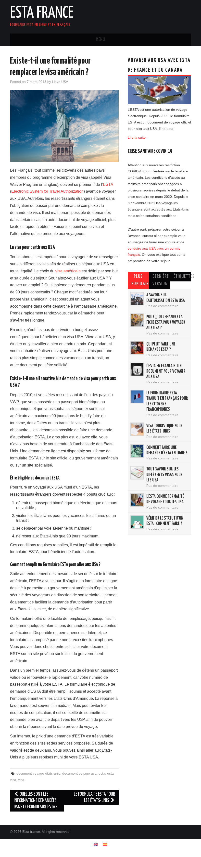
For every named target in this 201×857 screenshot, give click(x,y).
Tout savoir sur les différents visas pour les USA (164, 474)
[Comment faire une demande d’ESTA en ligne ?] (137, 451)
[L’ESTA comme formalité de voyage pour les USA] (137, 500)
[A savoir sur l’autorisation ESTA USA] (137, 298)
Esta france (42, 13)
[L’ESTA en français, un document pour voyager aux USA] (137, 369)
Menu (100, 39)
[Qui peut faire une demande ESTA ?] (137, 348)
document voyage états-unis (38, 773)
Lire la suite (137, 137)
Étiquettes (182, 276)
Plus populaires (140, 280)
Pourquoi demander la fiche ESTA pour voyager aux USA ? (165, 322)
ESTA (108, 184)
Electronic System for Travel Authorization (47, 191)
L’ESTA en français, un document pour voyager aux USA (166, 371)
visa (21, 780)
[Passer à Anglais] (95, 844)
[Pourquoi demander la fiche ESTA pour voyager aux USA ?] (137, 320)
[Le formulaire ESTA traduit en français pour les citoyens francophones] (137, 396)
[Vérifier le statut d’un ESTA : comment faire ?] (137, 522)
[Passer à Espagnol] (105, 844)
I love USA (60, 82)
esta (102, 773)
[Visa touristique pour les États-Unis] (137, 429)
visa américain (68, 271)
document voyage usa (79, 773)
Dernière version (160, 280)
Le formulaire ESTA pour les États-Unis (94, 797)
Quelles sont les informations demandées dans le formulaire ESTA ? (36, 800)
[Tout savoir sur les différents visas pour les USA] (137, 473)
